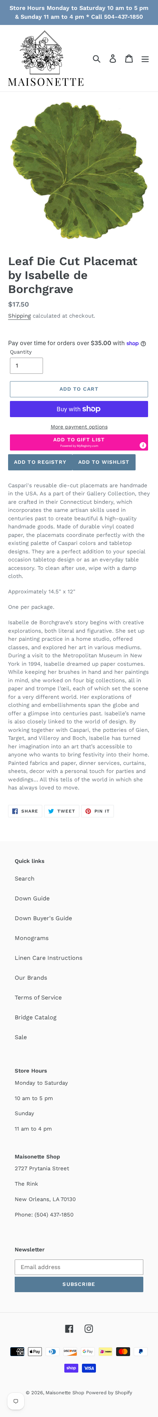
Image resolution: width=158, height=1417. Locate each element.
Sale (21, 1037)
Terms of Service (38, 997)
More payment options (79, 427)
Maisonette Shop (65, 1392)
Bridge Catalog (36, 1017)
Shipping (19, 315)
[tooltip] (143, 445)
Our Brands (31, 977)
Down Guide (32, 898)
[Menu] (145, 58)
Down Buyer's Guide (43, 918)
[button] (79, 442)
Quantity (21, 352)
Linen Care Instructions (48, 957)
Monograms (32, 938)
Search (25, 878)
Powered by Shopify (109, 1392)
